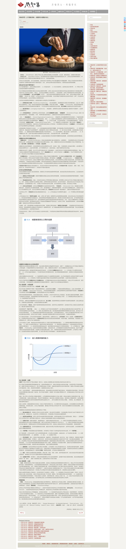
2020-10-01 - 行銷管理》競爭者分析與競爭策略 (33, 533)
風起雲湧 (21, 11)
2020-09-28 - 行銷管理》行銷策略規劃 (31, 538)
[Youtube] (125, 28)
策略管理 (24, 21)
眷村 (91, 30)
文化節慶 (37, 11)
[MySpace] (125, 26)
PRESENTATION (63, 543)
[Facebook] (125, 20)
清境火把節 (93, 56)
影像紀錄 (84, 11)
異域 (91, 25)
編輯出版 (61, 11)
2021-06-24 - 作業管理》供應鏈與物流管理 (32, 524)
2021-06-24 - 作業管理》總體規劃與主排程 (32, 525)
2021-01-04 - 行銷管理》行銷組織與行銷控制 (32, 522)
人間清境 (53, 11)
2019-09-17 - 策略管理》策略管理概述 (31, 534)
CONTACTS (81, 543)
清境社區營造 (93, 32)
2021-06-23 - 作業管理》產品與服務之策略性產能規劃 (35, 531)
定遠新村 (92, 54)
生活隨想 (77, 11)
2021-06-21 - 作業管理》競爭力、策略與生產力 (33, 536)
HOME (43, 543)
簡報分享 (69, 11)
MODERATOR (55, 543)
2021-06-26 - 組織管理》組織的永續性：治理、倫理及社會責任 (37, 529)
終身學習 (29, 11)
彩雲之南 (45, 11)
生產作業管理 (93, 46)
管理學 (92, 42)
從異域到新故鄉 (94, 26)
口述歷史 (92, 33)
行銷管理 (92, 37)
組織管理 (92, 49)
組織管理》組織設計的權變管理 (98, 75)
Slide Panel (104, 2)
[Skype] (125, 30)
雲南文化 (92, 53)
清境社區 (92, 28)
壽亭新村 (92, 51)
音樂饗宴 (92, 11)
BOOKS (70, 543)
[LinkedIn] (125, 24)
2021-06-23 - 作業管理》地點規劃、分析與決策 (33, 527)
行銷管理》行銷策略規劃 (96, 84)
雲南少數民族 (93, 58)
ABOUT (48, 543)
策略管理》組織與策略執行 (97, 89)
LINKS (75, 543)
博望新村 (92, 39)
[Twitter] (125, 18)
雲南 (91, 44)
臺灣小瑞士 (93, 35)
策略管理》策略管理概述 (96, 101)
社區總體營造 (93, 47)
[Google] (125, 22)
